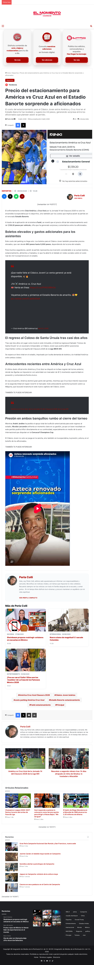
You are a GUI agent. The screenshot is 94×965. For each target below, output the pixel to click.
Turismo (77, 935)
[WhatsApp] (16, 196)
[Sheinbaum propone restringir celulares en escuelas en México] (47, 912)
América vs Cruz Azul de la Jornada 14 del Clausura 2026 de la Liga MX (40, 409)
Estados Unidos (84, 923)
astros (75, 912)
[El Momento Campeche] (47, 14)
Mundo (79, 927)
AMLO (68, 912)
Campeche (83, 912)
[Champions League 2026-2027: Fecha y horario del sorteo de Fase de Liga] (18, 800)
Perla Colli (10, 119)
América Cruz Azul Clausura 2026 (34, 695)
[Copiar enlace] (22, 196)
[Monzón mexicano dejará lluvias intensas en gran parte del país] (56, 918)
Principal (60, 705)
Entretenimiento (71, 923)
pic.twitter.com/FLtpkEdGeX (25, 298)
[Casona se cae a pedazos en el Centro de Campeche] (11, 887)
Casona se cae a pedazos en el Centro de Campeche (40, 884)
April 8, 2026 (43, 328)
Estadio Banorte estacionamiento (65, 700)
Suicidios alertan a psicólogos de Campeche (37, 864)
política (87, 931)
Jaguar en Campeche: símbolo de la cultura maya (39, 874)
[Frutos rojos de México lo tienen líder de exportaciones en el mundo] (37, 918)
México (87, 927)
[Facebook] (4, 196)
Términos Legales (45, 957)
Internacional (70, 927)
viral (84, 935)
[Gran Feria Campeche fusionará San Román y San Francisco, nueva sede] (11, 846)
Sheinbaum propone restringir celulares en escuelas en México (25, 638)
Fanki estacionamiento (40, 705)
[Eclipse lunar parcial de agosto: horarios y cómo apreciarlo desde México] (37, 912)
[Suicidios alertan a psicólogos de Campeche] (11, 867)
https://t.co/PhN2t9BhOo (43, 287)
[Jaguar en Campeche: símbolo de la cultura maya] (11, 877)
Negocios (79, 931)
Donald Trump (79, 919)
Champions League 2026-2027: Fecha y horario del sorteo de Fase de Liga (17, 812)
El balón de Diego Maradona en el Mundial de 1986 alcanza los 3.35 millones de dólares (75, 812)
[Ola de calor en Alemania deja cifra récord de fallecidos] (47, 918)
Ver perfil (78, 198)
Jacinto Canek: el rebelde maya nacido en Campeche (40, 854)
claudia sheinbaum (72, 916)
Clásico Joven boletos (65, 695)
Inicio (9, 73)
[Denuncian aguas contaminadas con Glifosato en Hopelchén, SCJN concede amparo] (56, 923)
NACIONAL (69, 931)
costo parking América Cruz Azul (29, 700)
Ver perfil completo (28, 598)
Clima (83, 916)
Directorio (56, 957)
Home (36, 957)
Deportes (15, 73)
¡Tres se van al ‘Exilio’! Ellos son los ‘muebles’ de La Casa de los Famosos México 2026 (23, 679)
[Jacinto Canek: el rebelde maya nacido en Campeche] (11, 857)
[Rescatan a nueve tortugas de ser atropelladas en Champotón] (47, 923)
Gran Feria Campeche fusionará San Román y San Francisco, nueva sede (48, 843)
